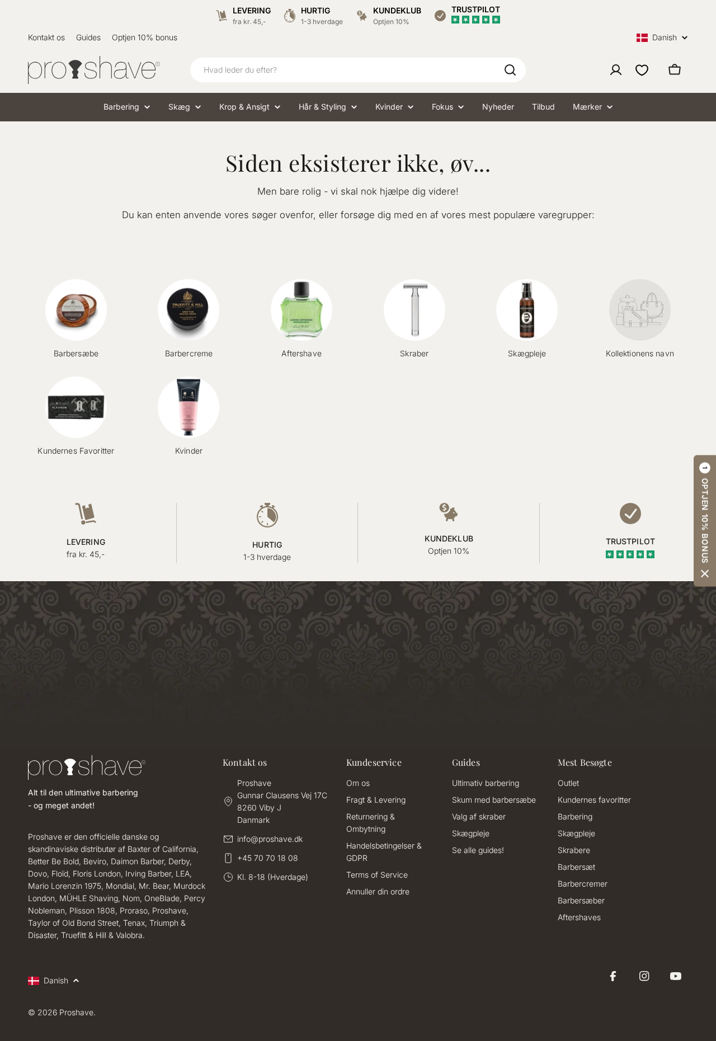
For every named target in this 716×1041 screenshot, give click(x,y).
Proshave (76, 1012)
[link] (640, 319)
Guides (88, 37)
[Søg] (510, 70)
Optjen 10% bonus (144, 37)
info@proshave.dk (270, 839)
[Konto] (616, 70)
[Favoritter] (642, 69)
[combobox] (358, 70)
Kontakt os (46, 37)
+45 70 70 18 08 (267, 858)
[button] (705, 520)
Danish (664, 38)
